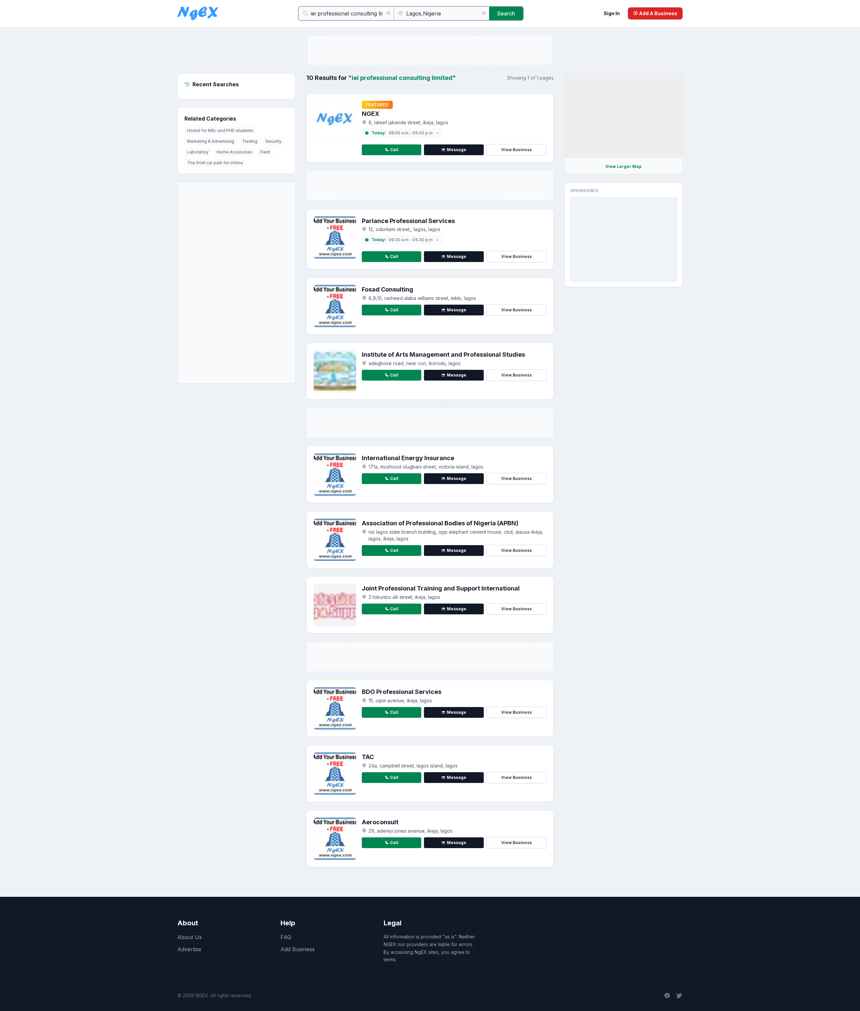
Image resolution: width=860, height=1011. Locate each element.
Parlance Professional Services (408, 220)
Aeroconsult (380, 822)
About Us (189, 937)
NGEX (370, 113)
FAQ (286, 937)
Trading (249, 141)
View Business (516, 149)
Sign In (612, 13)
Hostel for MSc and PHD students (220, 130)
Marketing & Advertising (210, 141)
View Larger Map (623, 166)
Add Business (298, 949)
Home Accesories (234, 152)
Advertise (189, 949)
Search (506, 13)
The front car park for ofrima (215, 162)
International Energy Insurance (408, 457)
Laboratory (198, 152)
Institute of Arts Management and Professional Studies (443, 354)
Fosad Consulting (387, 289)
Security (273, 141)
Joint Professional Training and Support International (441, 588)
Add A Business (657, 13)
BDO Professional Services (401, 691)
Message (456, 149)
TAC (368, 756)
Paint (265, 152)
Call (394, 149)
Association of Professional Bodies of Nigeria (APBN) (440, 523)
